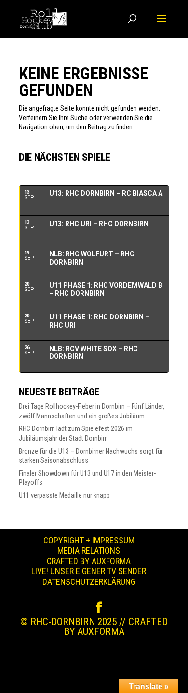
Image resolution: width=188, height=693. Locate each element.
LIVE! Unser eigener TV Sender (88, 571)
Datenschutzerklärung (88, 582)
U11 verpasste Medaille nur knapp (64, 495)
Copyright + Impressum (88, 540)
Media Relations (88, 550)
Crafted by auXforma (89, 561)
